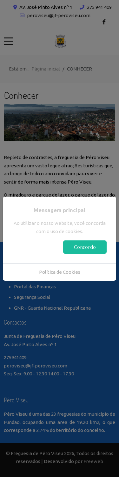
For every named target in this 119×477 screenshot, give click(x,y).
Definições (35, 247)
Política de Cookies (59, 272)
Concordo (85, 247)
